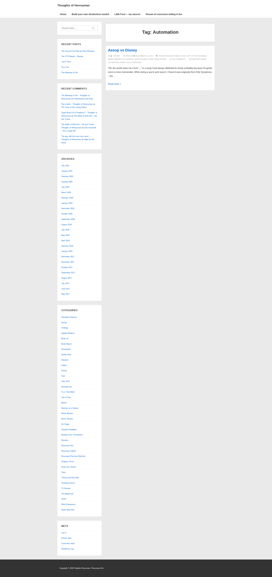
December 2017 (67, 257)
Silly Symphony (134, 62)
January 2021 (66, 171)
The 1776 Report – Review (72, 56)
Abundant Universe (69, 317)
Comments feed (67, 543)
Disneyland (65, 349)
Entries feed (66, 538)
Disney (123, 62)
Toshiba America (68, 483)
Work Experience (68, 504)
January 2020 (66, 182)
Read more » (114, 84)
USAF (63, 499)
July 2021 (65, 166)
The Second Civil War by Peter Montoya (77, 51)
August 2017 (66, 278)
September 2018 (68, 219)
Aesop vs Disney (122, 50)
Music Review (67, 419)
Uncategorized (67, 494)
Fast (63, 376)
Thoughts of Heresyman (73, 5)
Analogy (64, 328)
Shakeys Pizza (67, 461)
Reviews (64, 440)
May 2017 (65, 294)
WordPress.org (67, 549)
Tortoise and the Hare (70, 478)
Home (63, 14)
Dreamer (64, 360)
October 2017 (66, 267)
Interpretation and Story (83, 99)
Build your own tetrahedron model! (90, 14)
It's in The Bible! (199, 56)
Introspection (66, 387)
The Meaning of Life (69, 72)
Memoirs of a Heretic (124, 59)
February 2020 (67, 176)
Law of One (66, 397)
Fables (178, 56)
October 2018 (66, 214)
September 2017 (68, 273)
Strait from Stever (157, 59)
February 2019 (67, 198)
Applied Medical (67, 333)
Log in (63, 533)
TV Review (65, 488)
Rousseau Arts (67, 445)
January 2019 (66, 203)
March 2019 (66, 192)
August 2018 (66, 225)
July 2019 (65, 187)
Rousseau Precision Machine (73, 456)
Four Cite (65, 67)
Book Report (66, 344)
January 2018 (66, 251)
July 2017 (65, 283)
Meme (110, 59)
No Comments (179, 59)
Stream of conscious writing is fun (164, 14)
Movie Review (141, 59)
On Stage (65, 424)
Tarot (63, 472)
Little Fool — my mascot (127, 14)
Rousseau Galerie (68, 451)
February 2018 (67, 246)
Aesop (171, 56)
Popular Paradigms (69, 429)
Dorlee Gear (66, 354)
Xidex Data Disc (68, 510)
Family (64, 371)
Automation (113, 62)
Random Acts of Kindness (72, 435)
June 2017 (65, 289)
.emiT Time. (66, 62)
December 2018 (67, 208)
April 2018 (65, 241)
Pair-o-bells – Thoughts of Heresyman (76, 104)
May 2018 (65, 235)
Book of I (65, 338)
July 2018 (65, 230)
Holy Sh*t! (186, 56)
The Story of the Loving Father (73, 107)
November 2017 (67, 262)
